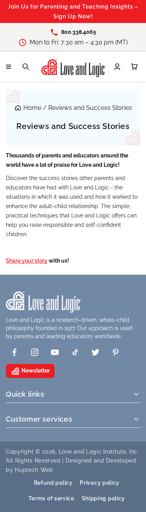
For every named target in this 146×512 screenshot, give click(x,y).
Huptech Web (34, 470)
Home (32, 107)
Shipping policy (103, 498)
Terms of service (51, 498)
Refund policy (53, 483)
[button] (8, 66)
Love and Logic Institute (92, 451)
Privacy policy (100, 483)
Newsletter (35, 370)
